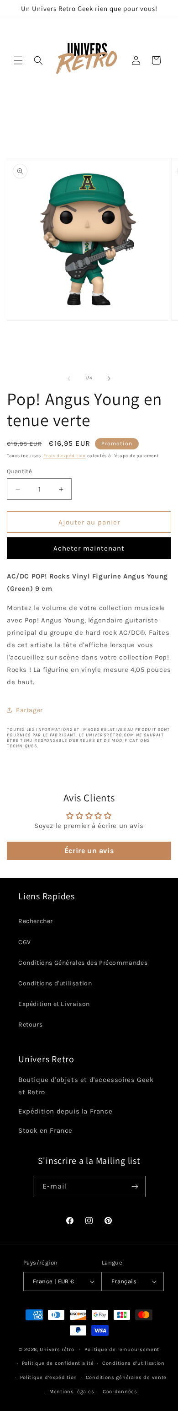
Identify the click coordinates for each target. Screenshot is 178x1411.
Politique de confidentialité (58, 1363)
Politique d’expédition (48, 1377)
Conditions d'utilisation (55, 983)
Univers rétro (58, 1349)
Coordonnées (120, 1392)
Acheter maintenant (89, 548)
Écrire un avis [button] (89, 850)
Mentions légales (71, 1392)
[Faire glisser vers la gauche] (69, 378)
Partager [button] (29, 710)
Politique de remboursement (121, 1349)
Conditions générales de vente (126, 1377)
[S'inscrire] (135, 1186)
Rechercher (35, 921)
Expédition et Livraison (54, 1004)
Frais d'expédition (64, 456)
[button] (18, 60)
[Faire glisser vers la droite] (109, 378)
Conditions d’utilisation (133, 1363)
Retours (30, 1024)
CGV (24, 942)
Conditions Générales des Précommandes (82, 963)
